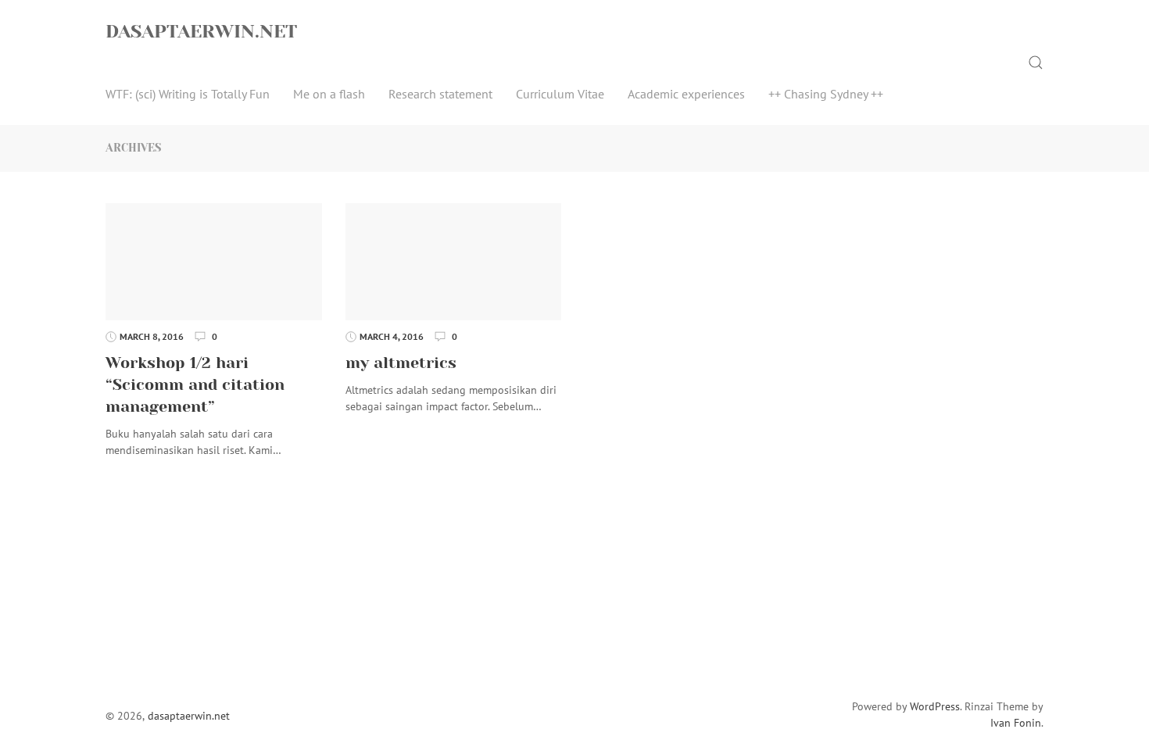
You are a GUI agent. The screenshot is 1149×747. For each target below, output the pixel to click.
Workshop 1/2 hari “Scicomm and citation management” (195, 385)
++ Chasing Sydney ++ (825, 94)
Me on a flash (329, 94)
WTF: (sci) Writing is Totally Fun (188, 94)
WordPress (935, 706)
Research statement (440, 94)
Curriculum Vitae (560, 94)
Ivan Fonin (1015, 723)
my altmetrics (400, 363)
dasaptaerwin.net (201, 31)
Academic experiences (686, 94)
